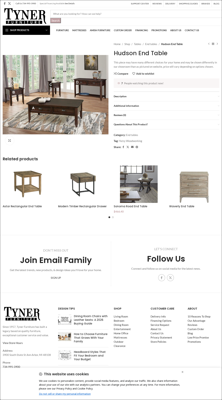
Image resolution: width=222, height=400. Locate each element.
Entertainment (122, 329)
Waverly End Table (181, 206)
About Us (156, 329)
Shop (127, 44)
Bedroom (119, 320)
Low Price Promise (198, 337)
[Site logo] (25, 16)
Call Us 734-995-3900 (26, 3)
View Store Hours (13, 342)
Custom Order (196, 329)
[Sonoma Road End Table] (139, 184)
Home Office (121, 333)
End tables (151, 44)
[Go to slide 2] (113, 217)
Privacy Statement (161, 337)
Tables (137, 44)
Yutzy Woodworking (130, 140)
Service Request (160, 324)
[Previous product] (209, 44)
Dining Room (121, 324)
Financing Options (161, 320)
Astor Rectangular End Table (22, 206)
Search (55, 20)
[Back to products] (213, 44)
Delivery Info (158, 316)
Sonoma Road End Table (130, 206)
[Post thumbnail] (64, 320)
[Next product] (217, 44)
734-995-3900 (11, 366)
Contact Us (157, 333)
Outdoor (119, 341)
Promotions (194, 341)
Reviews (192, 324)
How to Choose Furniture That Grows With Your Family (90, 337)
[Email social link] (132, 147)
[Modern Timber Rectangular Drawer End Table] (83, 184)
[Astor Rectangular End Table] (28, 184)
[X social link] (9, 3)
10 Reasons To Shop (199, 316)
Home (117, 44)
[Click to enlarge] (9, 140)
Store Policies (158, 341)
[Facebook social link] (5, 3)
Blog (190, 333)
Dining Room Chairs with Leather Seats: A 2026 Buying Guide (91, 319)
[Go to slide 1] (109, 217)
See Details (70, 3)
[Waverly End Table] (194, 184)
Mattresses (120, 337)
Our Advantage (196, 320)
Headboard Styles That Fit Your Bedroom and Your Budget (90, 355)
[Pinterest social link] (137, 147)
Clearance (119, 345)
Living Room (121, 316)
